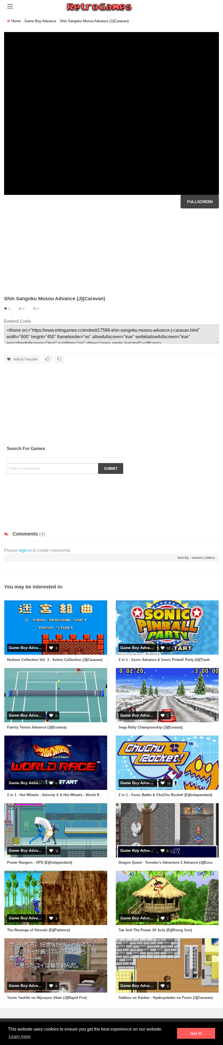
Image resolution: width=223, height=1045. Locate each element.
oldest (210, 558)
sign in (25, 550)
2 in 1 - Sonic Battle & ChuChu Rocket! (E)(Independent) (165, 795)
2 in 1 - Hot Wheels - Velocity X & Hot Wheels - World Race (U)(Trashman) (68, 795)
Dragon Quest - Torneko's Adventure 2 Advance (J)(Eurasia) (168, 862)
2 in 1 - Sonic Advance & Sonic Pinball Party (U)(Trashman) (168, 660)
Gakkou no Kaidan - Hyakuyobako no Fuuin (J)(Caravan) (166, 998)
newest (197, 558)
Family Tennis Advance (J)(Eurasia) (36, 727)
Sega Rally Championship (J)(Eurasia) (150, 727)
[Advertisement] (111, 252)
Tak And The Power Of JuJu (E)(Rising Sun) (155, 930)
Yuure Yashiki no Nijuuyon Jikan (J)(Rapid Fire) (47, 998)
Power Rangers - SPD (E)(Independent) (39, 862)
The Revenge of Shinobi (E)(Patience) (38, 930)
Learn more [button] (20, 1036)
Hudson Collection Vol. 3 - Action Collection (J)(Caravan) (54, 660)
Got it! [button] (196, 1033)
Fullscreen (200, 201)
